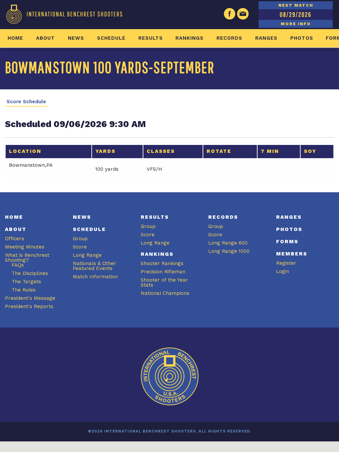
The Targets (26, 282)
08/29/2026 (296, 14)
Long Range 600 (228, 243)
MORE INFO (296, 24)
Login (282, 271)
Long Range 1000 (229, 251)
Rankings (189, 38)
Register (286, 263)
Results (150, 38)
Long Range (87, 255)
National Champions (165, 293)
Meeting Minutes (24, 247)
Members (291, 254)
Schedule (111, 38)
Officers (14, 239)
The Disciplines (30, 273)
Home (15, 38)
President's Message (30, 298)
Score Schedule (26, 101)
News (76, 38)
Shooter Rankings (162, 263)
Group (80, 239)
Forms (287, 242)
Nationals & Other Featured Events (94, 265)
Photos (301, 38)
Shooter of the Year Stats (164, 282)
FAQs (18, 265)
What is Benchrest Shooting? (27, 257)
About (45, 38)
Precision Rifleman (163, 272)
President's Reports (29, 306)
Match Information (95, 277)
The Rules (24, 290)
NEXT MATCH (295, 5)
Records (229, 38)
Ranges (266, 38)
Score (80, 247)
